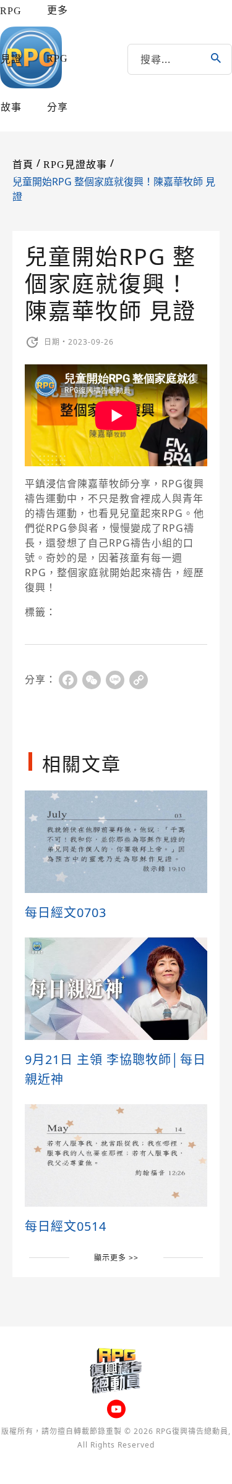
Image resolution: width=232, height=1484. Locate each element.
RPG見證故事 (11, 59)
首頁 (22, 164)
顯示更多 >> (116, 1257)
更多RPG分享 (57, 58)
